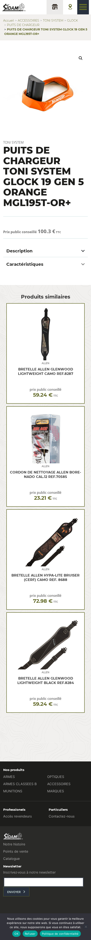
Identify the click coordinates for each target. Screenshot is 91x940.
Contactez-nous (61, 816)
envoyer (14, 892)
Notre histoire (14, 844)
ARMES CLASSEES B (20, 784)
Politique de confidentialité (60, 933)
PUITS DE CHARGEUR (23, 25)
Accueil (8, 20)
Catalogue (11, 858)
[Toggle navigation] (83, 7)
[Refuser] (86, 927)
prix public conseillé (45, 392)
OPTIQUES (55, 777)
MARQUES (55, 791)
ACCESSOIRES (28, 20)
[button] (80, 58)
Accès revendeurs (17, 816)
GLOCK (72, 20)
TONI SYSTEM (53, 20)
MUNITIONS (12, 791)
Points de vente (15, 851)
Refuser (30, 933)
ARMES (9, 777)
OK (16, 933)
